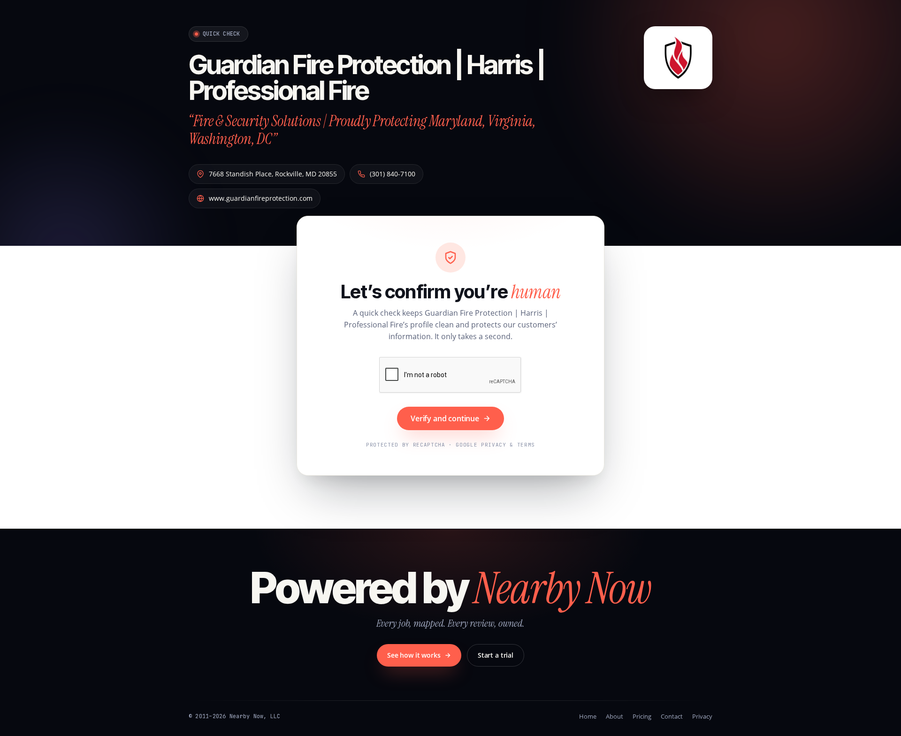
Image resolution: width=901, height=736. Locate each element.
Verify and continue (445, 418)
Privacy (702, 716)
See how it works (414, 655)
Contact (672, 716)
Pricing (642, 716)
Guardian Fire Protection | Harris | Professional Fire (367, 77)
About (614, 716)
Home (587, 716)
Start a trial (495, 655)
